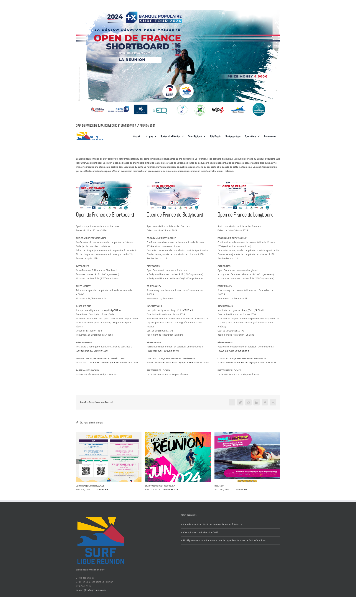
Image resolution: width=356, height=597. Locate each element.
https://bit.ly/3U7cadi (111, 310)
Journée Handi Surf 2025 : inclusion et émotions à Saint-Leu (213, 524)
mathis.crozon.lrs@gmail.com (108, 362)
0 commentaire (101, 489)
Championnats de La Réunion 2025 (228, 485)
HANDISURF (149, 485)
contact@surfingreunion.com (91, 590)
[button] (79, 461)
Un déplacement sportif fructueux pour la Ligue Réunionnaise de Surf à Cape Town (224, 540)
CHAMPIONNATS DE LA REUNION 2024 (91, 485)
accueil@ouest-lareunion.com (92, 350)
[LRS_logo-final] (90, 132)
